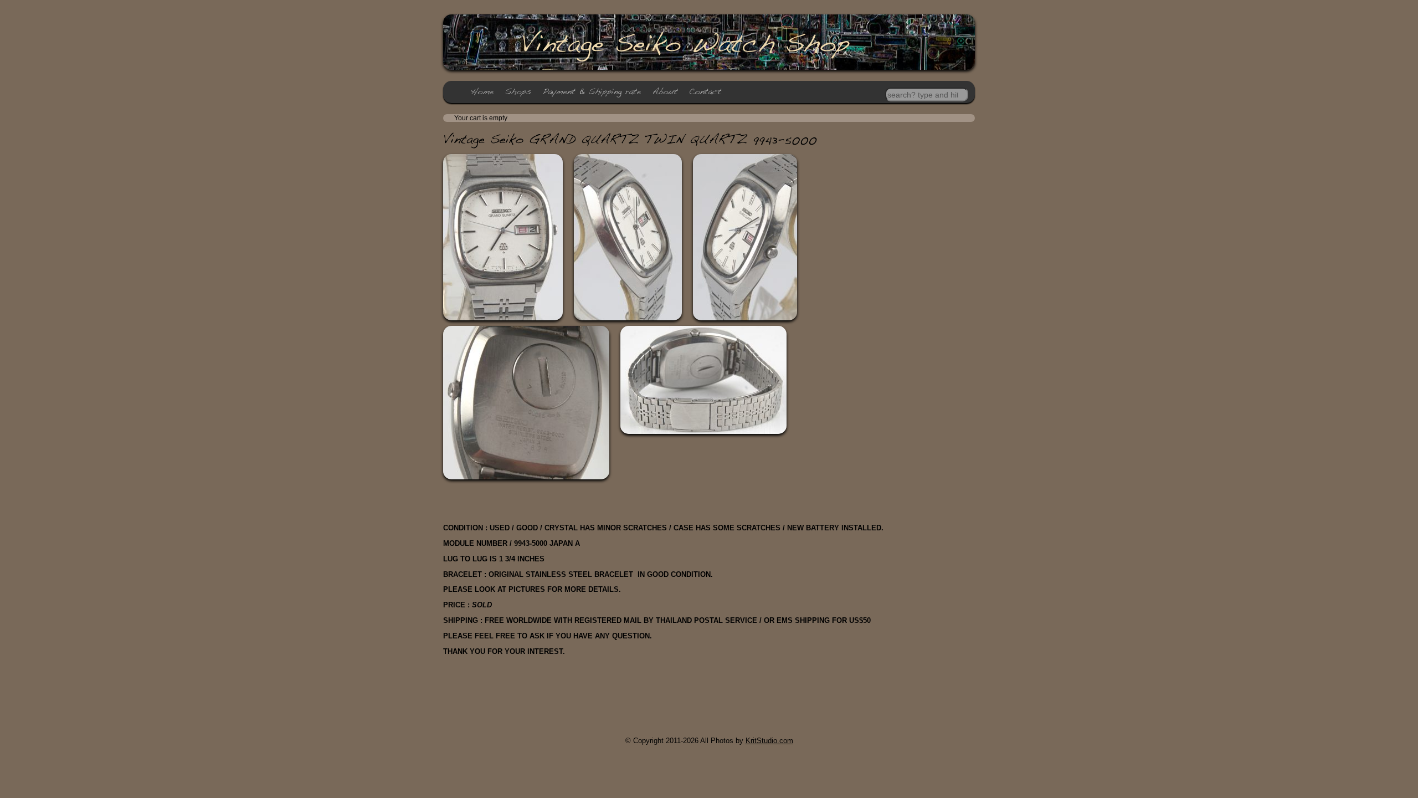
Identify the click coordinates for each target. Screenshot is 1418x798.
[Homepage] (482, 91)
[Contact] (705, 91)
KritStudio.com (769, 740)
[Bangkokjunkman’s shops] (518, 91)
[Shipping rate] (592, 91)
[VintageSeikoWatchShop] (685, 43)
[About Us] (665, 91)
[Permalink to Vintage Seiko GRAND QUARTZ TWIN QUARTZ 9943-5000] (630, 139)
